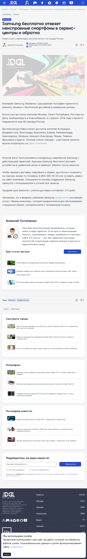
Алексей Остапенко (15, 45)
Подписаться (70, 464)
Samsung (12, 300)
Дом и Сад (64, 2)
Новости (40, 495)
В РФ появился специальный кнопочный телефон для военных (41, 263)
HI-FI (57, 2)
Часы (42, 2)
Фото (49, 2)
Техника (16, 14)
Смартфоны (7, 14)
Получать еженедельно (40, 470)
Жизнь (39, 532)
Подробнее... (17, 546)
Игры (35, 2)
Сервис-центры (23, 300)
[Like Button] (81, 45)
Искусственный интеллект (27, 2)
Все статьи (72, 252)
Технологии (41, 513)
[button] (83, 3)
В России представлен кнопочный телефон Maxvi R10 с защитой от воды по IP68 (48, 282)
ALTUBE (71, 2)
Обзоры (39, 501)
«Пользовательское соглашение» (44, 474)
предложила (62, 197)
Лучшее (39, 507)
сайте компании (37, 143)
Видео (39, 520)
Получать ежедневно (17, 470)
